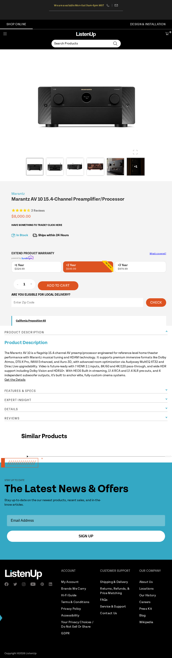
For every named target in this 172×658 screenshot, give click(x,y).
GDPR (65, 633)
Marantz (18, 194)
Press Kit (145, 609)
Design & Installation (148, 24)
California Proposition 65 (31, 320)
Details (11, 409)
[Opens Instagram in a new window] (25, 584)
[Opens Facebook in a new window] (7, 584)
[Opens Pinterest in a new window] (44, 584)
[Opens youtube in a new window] (34, 584)
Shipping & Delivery (114, 582)
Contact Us (108, 613)
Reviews (11, 418)
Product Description (24, 332)
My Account (70, 582)
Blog (142, 615)
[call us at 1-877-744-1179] (109, 5)
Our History (147, 595)
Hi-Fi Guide (68, 595)
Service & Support (113, 606)
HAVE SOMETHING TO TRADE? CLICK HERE (36, 225)
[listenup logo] (86, 35)
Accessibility (70, 615)
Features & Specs (20, 391)
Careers (145, 602)
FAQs (104, 600)
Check (156, 303)
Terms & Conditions (75, 602)
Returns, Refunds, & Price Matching (114, 591)
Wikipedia (146, 622)
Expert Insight (17, 400)
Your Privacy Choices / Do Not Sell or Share (77, 624)
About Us (146, 582)
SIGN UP (86, 536)
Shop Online (16, 24)
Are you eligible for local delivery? (40, 294)
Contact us (116, 5)
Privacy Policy (71, 609)
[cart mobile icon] (167, 34)
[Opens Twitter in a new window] (16, 584)
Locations (146, 589)
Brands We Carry (73, 589)
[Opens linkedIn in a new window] (52, 584)
